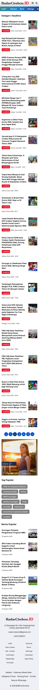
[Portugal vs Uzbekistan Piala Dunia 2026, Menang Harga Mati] (32, 266)
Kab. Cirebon (10, 651)
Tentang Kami (22, 676)
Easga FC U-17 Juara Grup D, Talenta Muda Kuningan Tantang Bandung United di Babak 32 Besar (14, 581)
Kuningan (10, 662)
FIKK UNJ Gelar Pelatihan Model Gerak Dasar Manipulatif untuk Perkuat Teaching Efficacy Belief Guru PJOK (13, 335)
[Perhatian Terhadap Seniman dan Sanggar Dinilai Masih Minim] (32, 564)
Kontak (33, 676)
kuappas (6, 517)
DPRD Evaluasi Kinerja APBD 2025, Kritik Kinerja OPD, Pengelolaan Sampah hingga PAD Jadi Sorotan (14, 61)
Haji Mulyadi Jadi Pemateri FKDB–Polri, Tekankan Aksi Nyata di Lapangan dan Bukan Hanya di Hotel (13, 42)
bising (23, 491)
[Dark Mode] (32, 3)
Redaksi (9, 672)
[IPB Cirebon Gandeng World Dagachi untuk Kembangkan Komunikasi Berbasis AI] (32, 546)
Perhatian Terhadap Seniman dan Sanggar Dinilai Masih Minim (11, 564)
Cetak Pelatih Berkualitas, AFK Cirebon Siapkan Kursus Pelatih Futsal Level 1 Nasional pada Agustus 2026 (14, 222)
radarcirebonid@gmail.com (19, 632)
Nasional (13, 9)
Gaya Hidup (29, 659)
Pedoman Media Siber (23, 672)
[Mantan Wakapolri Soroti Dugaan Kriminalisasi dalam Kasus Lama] (32, 24)
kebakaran (19, 507)
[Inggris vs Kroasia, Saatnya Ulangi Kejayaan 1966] (32, 422)
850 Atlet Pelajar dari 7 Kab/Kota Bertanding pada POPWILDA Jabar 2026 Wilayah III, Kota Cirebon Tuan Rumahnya (13, 103)
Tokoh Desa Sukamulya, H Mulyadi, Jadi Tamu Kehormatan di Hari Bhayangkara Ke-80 (13, 159)
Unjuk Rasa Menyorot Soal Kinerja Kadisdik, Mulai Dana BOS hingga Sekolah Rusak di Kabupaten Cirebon (14, 178)
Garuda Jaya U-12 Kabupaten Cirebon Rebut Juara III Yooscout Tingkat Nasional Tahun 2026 (14, 140)
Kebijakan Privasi (9, 676)
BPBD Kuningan (9, 496)
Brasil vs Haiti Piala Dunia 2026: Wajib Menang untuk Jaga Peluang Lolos (13, 384)
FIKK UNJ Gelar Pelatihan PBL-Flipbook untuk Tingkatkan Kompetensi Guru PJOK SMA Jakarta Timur (12, 361)
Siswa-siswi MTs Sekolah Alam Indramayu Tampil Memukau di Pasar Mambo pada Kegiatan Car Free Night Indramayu (13, 310)
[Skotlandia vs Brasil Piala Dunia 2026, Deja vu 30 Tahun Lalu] (32, 201)
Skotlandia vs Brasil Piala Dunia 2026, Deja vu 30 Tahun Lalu (13, 200)
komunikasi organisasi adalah (15, 512)
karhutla (6, 507)
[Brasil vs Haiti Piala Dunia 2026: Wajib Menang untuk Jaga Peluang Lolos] (32, 385)
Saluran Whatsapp (18, 680)
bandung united (9, 491)
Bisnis (22, 9)
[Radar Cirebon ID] (15, 3)
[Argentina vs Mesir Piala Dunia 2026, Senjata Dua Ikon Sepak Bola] (32, 122)
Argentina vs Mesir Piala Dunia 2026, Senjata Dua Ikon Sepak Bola (12, 122)
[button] (4, 9)
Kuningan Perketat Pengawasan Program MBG (14, 531)
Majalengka (10, 659)
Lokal (4, 9)
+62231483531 (19, 636)
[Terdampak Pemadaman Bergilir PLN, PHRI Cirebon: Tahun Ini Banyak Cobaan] (32, 287)
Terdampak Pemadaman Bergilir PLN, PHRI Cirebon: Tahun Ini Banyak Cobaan (13, 286)
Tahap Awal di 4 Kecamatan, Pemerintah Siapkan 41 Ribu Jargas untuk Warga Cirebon (14, 405)
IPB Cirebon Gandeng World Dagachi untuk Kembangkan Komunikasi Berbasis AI (14, 547)
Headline (6, 31)
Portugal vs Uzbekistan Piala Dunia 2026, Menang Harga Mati (14, 265)
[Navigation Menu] (36, 3)
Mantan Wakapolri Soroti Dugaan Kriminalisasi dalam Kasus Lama (14, 24)
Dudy (24, 501)
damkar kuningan (10, 501)
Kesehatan (29, 655)
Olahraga (30, 9)
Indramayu (10, 655)
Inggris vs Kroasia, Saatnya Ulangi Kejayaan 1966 (13, 420)
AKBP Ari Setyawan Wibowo (14, 486)
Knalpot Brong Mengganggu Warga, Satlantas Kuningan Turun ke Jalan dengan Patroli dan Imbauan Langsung (14, 600)
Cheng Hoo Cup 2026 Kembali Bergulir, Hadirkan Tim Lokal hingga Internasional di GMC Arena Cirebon (14, 81)
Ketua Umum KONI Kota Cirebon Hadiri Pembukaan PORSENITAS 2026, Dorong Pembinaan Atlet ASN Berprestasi (13, 242)
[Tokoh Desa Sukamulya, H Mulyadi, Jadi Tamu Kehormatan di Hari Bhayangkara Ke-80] (32, 158)
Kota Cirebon (10, 647)
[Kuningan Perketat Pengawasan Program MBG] (32, 533)
